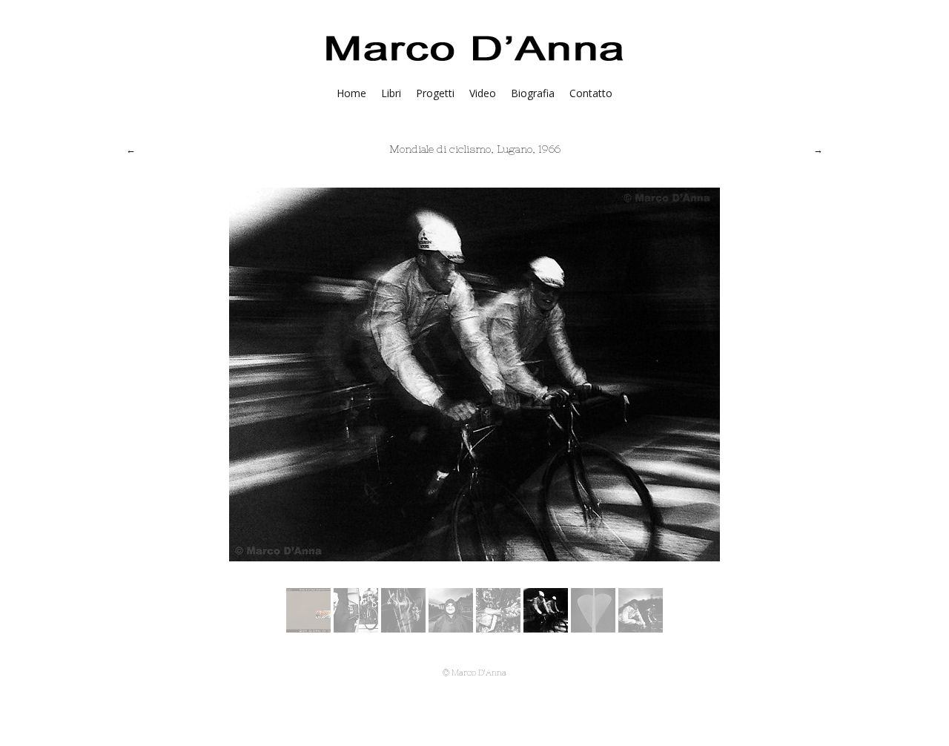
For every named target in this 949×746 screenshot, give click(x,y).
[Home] (475, 64)
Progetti (435, 93)
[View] (640, 628)
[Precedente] (131, 149)
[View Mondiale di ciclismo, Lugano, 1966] (308, 628)
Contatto (590, 93)
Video (482, 93)
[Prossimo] (818, 149)
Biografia (533, 93)
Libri (391, 93)
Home (351, 93)
